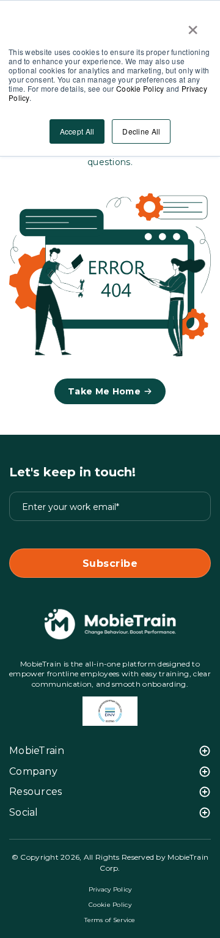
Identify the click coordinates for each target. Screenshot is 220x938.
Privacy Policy (110, 889)
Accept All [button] (77, 131)
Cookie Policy (140, 88)
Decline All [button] (141, 131)
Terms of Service (109, 920)
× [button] (193, 25)
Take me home (104, 391)
